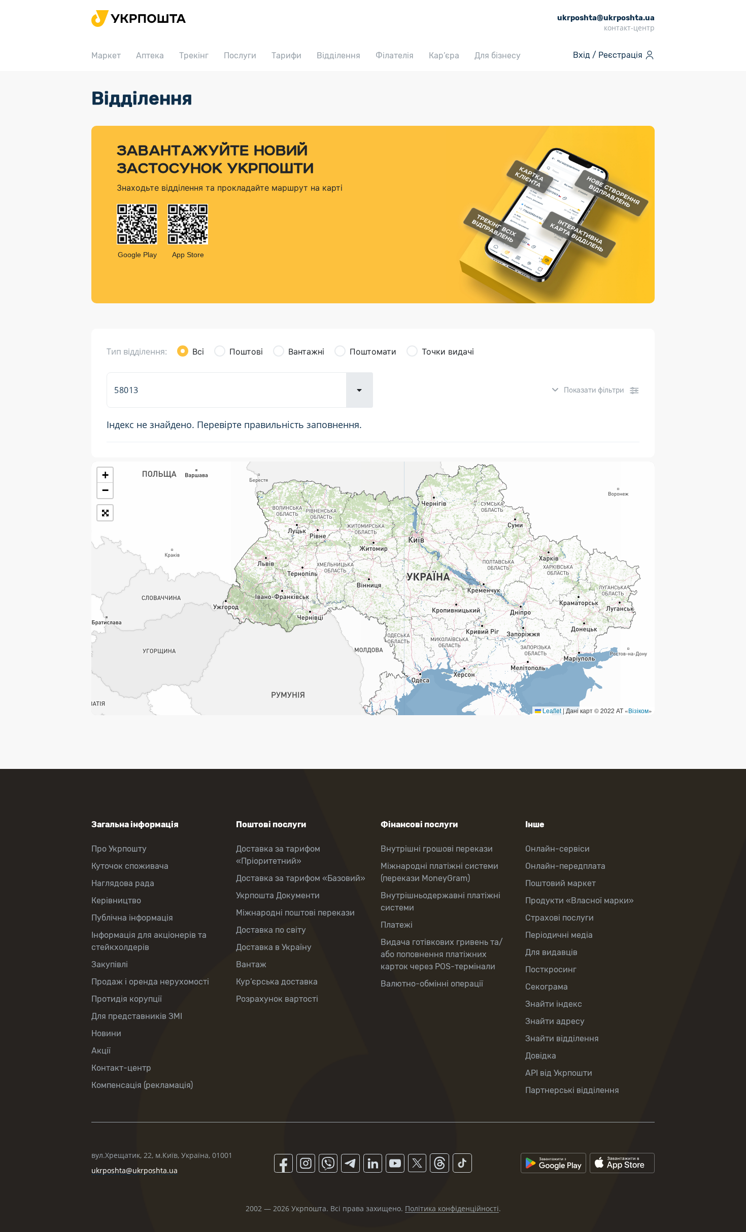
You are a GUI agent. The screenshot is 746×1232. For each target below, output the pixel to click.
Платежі (397, 925)
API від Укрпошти (558, 1073)
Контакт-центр (121, 1068)
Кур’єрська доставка (277, 982)
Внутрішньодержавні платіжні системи (440, 901)
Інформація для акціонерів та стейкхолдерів (149, 941)
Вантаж (251, 964)
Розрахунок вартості (277, 999)
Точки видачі (448, 351)
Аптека (150, 55)
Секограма (546, 987)
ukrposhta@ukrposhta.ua (134, 1170)
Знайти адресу (555, 1021)
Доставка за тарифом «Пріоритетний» (278, 855)
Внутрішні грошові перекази (437, 849)
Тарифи (286, 55)
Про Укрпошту (119, 849)
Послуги (240, 55)
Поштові (246, 351)
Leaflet (551, 710)
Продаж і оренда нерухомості (150, 982)
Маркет (106, 55)
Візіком (638, 710)
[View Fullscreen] (105, 512)
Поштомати (373, 351)
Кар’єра (444, 55)
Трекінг (194, 55)
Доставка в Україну (274, 947)
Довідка (540, 1056)
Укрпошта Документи (278, 895)
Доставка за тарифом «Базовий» (300, 878)
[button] (105, 475)
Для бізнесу (497, 55)
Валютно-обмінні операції (432, 984)
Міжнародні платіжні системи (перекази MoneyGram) (439, 872)
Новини (106, 1033)
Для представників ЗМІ (136, 1016)
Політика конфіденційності (452, 1208)
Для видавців (551, 952)
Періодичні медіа (559, 935)
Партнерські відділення (572, 1090)
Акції (101, 1050)
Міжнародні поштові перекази (295, 913)
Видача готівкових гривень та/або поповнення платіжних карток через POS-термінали (442, 954)
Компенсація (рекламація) (142, 1085)
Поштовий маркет (560, 883)
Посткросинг (551, 969)
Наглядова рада (122, 883)
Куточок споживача (129, 866)
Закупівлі (109, 964)
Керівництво (116, 900)
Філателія (395, 55)
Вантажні (306, 351)
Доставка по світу (271, 930)
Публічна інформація (132, 918)
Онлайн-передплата (565, 866)
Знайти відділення (562, 1038)
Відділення (338, 55)
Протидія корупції (126, 999)
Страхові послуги (559, 918)
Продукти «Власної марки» (579, 900)
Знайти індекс (553, 1004)
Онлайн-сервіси (557, 849)
